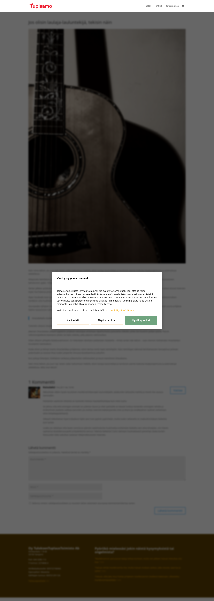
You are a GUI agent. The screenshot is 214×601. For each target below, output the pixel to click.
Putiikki (158, 6)
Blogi (148, 6)
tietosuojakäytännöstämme (120, 310)
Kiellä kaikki (73, 320)
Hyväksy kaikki (141, 320)
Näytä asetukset (107, 320)
